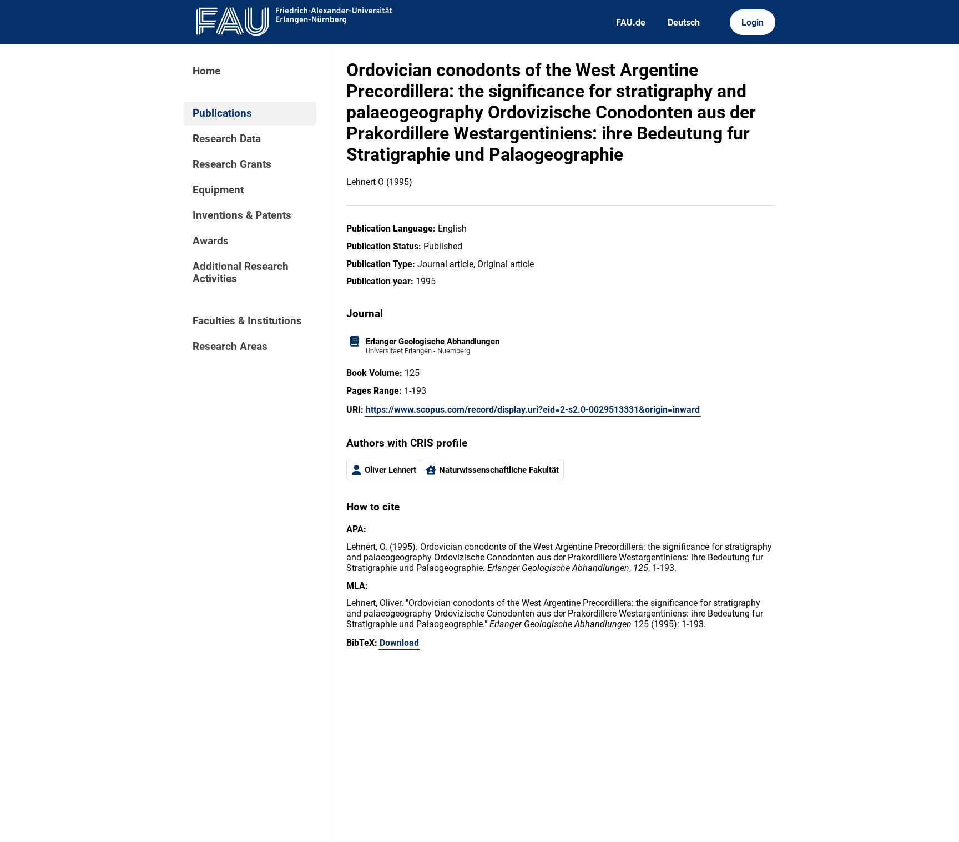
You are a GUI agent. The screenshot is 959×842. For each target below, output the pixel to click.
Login (752, 22)
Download (399, 643)
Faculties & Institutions (247, 321)
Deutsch (684, 22)
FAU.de (630, 22)
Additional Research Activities (241, 272)
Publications (222, 113)
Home (206, 71)
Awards (211, 241)
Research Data (227, 139)
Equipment (218, 190)
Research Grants (232, 164)
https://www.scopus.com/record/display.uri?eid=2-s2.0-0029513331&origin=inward (533, 409)
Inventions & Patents (242, 215)
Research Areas (230, 346)
